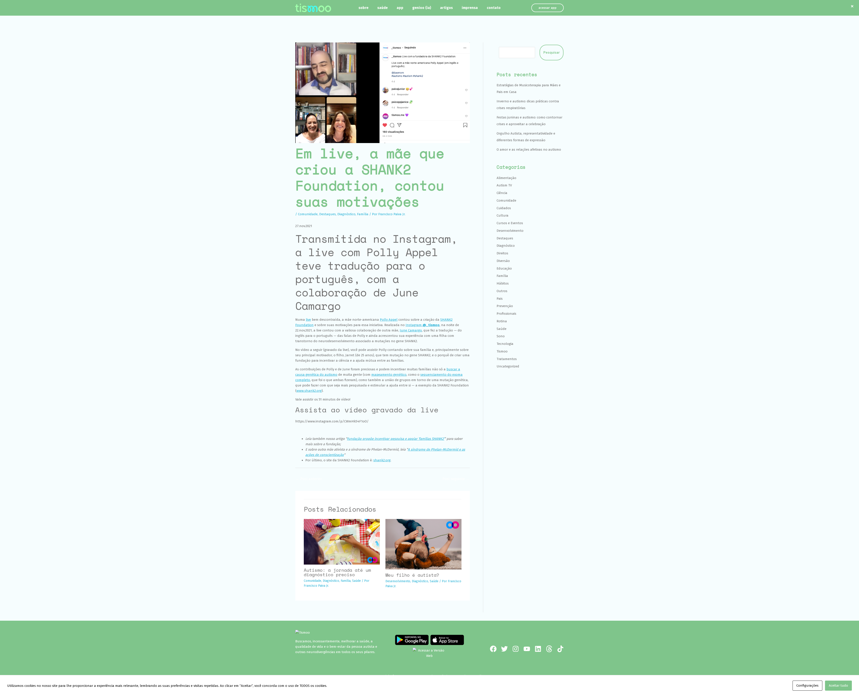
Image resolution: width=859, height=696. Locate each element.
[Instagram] (515, 648)
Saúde (356, 581)
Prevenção (505, 306)
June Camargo (411, 330)
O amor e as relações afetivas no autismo (529, 150)
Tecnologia (505, 344)
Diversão (503, 261)
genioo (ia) (421, 8)
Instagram (423, 325)
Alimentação (506, 178)
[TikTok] (560, 648)
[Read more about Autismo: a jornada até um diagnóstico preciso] (342, 542)
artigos (446, 8)
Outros (502, 291)
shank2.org (382, 460)
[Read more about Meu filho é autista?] (423, 544)
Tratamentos (507, 359)
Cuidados (504, 208)
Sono (501, 336)
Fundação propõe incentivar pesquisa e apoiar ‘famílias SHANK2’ (395, 439)
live (308, 320)
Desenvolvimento (397, 581)
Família (362, 214)
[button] (547, 8)
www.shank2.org (309, 391)
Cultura (502, 215)
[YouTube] (526, 648)
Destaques (327, 214)
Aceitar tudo (838, 685)
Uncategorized (508, 366)
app (400, 8)
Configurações (807, 685)
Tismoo (502, 351)
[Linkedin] (538, 648)
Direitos (502, 253)
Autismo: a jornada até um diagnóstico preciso (337, 572)
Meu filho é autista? (412, 575)
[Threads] (549, 648)
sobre (363, 8)
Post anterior (309, 479)
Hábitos (503, 283)
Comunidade (308, 214)
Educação (504, 268)
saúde (382, 8)
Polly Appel (389, 320)
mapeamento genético (388, 375)
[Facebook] (493, 648)
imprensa (470, 8)
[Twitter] (504, 648)
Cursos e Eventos (510, 223)
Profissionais (506, 314)
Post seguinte (455, 479)
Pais (500, 299)
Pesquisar (551, 52)
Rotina (502, 321)
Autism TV (504, 185)
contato (494, 8)
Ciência (502, 193)
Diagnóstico (346, 214)
